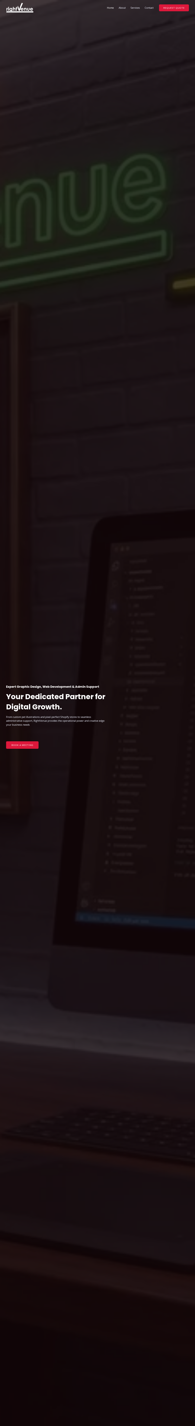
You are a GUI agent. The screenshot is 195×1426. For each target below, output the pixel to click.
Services (135, 7)
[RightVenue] (20, 7)
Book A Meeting (22, 744)
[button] (174, 7)
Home (110, 7)
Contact (149, 7)
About (122, 7)
